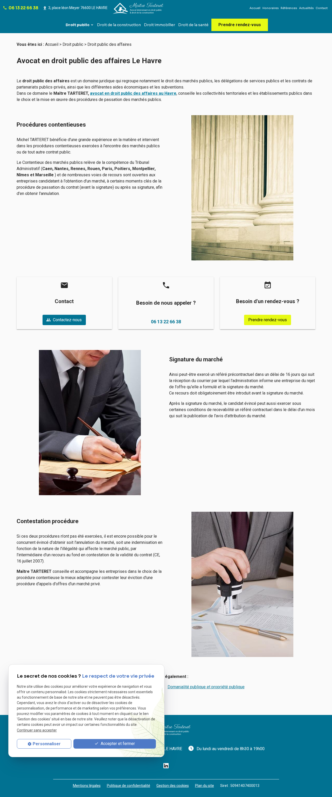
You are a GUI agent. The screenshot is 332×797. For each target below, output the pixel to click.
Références (289, 8)
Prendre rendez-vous (239, 24)
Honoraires (270, 8)
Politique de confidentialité (128, 786)
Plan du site (204, 786)
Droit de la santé (193, 25)
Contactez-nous (64, 319)
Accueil (255, 8)
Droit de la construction (119, 25)
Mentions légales (87, 786)
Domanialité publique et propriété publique (206, 686)
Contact (322, 8)
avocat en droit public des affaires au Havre (133, 93)
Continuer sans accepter (37, 730)
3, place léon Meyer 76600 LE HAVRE (78, 8)
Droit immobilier (159, 25)
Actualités (306, 8)
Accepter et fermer (117, 743)
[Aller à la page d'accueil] (139, 8)
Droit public (77, 25)
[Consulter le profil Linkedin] (166, 765)
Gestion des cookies (172, 786)
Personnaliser (47, 743)
